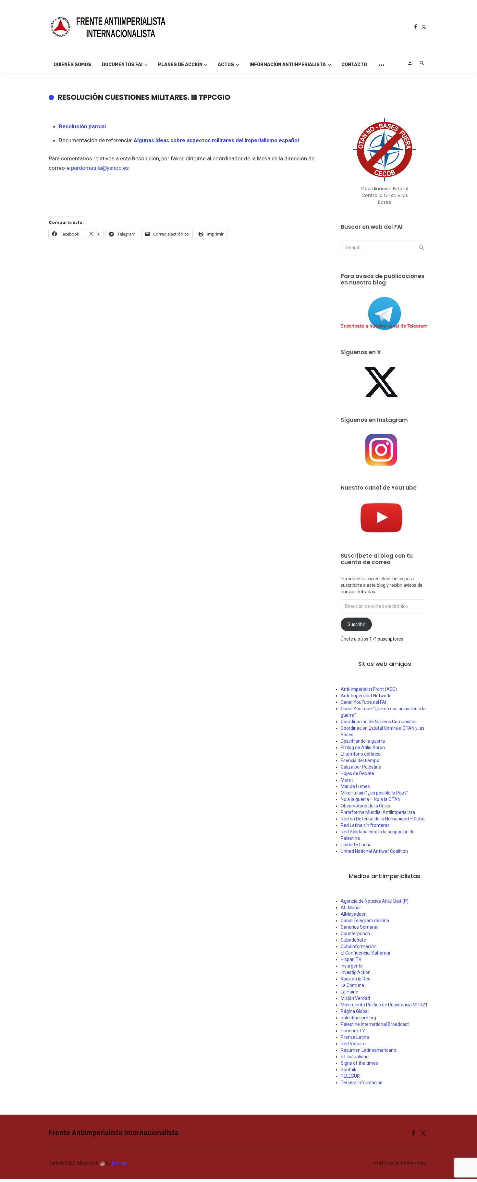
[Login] (410, 63)
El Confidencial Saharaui (365, 953)
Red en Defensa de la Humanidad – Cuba (382, 818)
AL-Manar (351, 907)
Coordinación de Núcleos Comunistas (379, 721)
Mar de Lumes (355, 786)
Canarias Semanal (359, 927)
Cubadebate (353, 940)
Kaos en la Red (356, 978)
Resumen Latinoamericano (368, 1050)
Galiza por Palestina (361, 767)
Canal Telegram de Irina (365, 920)
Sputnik (348, 1069)
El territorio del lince (361, 754)
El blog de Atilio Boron (363, 747)
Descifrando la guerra (363, 741)
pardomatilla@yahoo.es (100, 168)
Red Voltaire (353, 1043)
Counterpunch (355, 933)
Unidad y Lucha (356, 844)
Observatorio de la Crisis (365, 805)
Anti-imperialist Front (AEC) (369, 689)
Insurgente (352, 965)
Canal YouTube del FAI (363, 702)
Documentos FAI (122, 64)
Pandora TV (353, 1030)
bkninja (119, 1163)
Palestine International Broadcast (375, 1024)
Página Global (355, 1011)
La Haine (349, 991)
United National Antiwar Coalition (374, 851)
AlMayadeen (354, 914)
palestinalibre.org (358, 1017)
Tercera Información (362, 1082)
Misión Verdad (355, 998)
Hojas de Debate (357, 773)
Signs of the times (359, 1063)
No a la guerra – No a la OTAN (370, 799)
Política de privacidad (400, 1163)
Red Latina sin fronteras (365, 825)
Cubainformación (358, 946)
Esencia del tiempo (360, 760)
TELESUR (350, 1076)
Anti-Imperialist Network (365, 695)
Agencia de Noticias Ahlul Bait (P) (375, 901)
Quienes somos (72, 64)
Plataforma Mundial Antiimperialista (378, 812)
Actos (226, 64)
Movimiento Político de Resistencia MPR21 (384, 1004)
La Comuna (352, 985)
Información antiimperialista (288, 64)
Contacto (354, 64)
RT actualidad (355, 1056)
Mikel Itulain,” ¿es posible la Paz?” (374, 792)
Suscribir (356, 624)
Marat (347, 779)
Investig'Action (356, 972)
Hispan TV (351, 959)
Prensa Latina (355, 1037)
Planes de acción (180, 64)
